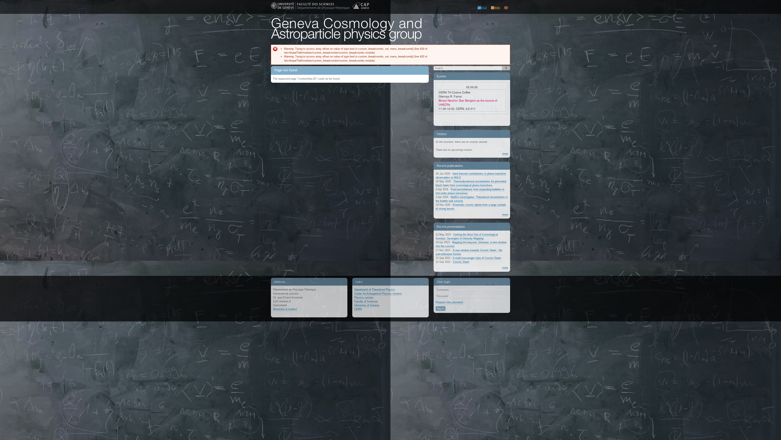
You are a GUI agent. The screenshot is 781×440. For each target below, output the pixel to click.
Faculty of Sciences (366, 301)
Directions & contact (285, 309)
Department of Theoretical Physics (374, 289)
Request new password (449, 302)
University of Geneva (366, 305)
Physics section (363, 297)
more (505, 153)
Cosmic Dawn (461, 261)
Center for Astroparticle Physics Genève (378, 293)
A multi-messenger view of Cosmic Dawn (477, 258)
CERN (358, 309)
